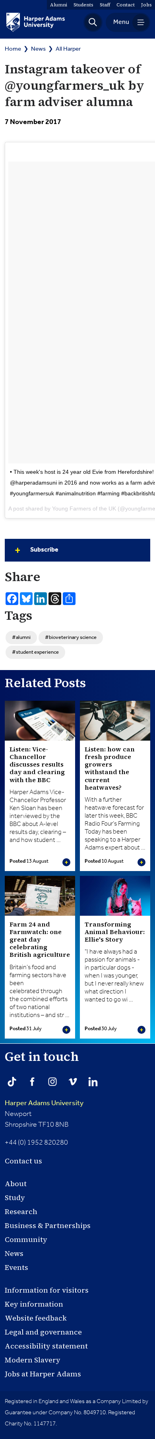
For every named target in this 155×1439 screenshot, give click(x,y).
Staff (105, 5)
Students (83, 5)
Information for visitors (47, 1290)
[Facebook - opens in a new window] (32, 1081)
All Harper (68, 49)
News (38, 49)
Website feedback (36, 1318)
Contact (125, 5)
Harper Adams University (44, 1103)
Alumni (58, 5)
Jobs (146, 5)
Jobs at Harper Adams (43, 1374)
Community (26, 1239)
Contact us (23, 1161)
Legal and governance (43, 1332)
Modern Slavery (32, 1360)
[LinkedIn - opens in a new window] (93, 1081)
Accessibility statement (46, 1346)
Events (16, 1267)
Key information (34, 1304)
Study (15, 1197)
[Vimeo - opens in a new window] (72, 1081)
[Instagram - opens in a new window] (52, 1081)
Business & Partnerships (48, 1225)
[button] (93, 22)
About (16, 1184)
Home (13, 49)
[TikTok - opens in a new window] (12, 1081)
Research (21, 1211)
